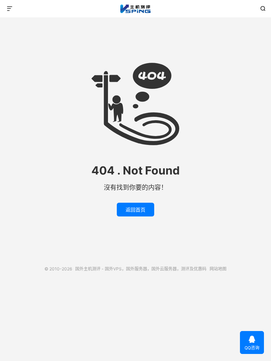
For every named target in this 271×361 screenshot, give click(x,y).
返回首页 (135, 210)
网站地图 (218, 268)
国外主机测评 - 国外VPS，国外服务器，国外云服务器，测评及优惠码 (136, 9)
